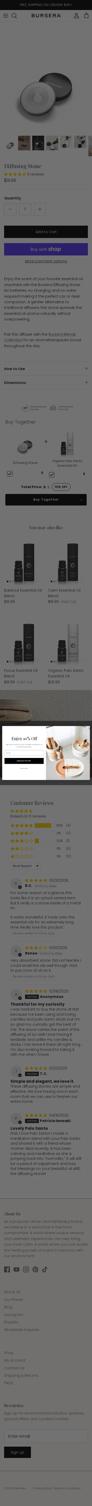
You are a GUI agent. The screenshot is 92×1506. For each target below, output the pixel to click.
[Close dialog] (87, 729)
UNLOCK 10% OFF (24, 761)
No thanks (24, 768)
